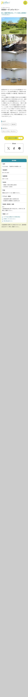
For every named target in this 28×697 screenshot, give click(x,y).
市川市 (13, 124)
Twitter (8, 148)
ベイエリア (6, 124)
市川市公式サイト (8, 221)
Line (19, 147)
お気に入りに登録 (12, 138)
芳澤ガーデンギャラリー (10, 219)
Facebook (13, 148)
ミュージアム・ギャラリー (9, 131)
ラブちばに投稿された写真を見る (12, 217)
